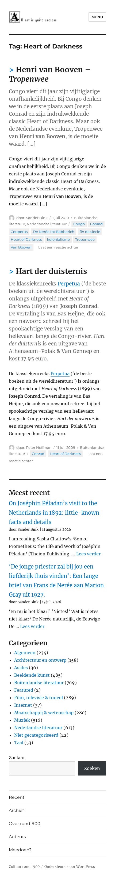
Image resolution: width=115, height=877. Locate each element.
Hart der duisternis (51, 271)
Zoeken (17, 757)
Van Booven (21, 247)
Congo (79, 224)
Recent (17, 797)
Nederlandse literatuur (47, 224)
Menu (97, 17)
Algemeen (25, 652)
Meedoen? (20, 849)
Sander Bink (37, 218)
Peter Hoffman (39, 447)
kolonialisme (58, 239)
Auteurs (17, 836)
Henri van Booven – (50, 74)
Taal (18, 742)
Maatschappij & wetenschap (44, 712)
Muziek (22, 720)
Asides (21, 667)
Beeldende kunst (32, 675)
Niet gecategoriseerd (36, 735)
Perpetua (68, 283)
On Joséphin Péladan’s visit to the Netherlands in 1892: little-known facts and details (54, 512)
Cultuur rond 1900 (24, 866)
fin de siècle (90, 231)
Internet (23, 705)
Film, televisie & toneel (38, 697)
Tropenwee (85, 239)
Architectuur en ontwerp (40, 660)
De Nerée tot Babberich (53, 231)
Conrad (96, 224)
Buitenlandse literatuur (39, 682)
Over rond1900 (24, 823)
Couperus (19, 231)
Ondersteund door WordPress (69, 866)
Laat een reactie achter (58, 247)
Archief (16, 810)
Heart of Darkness (26, 239)
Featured (23, 690)
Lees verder (88, 553)
